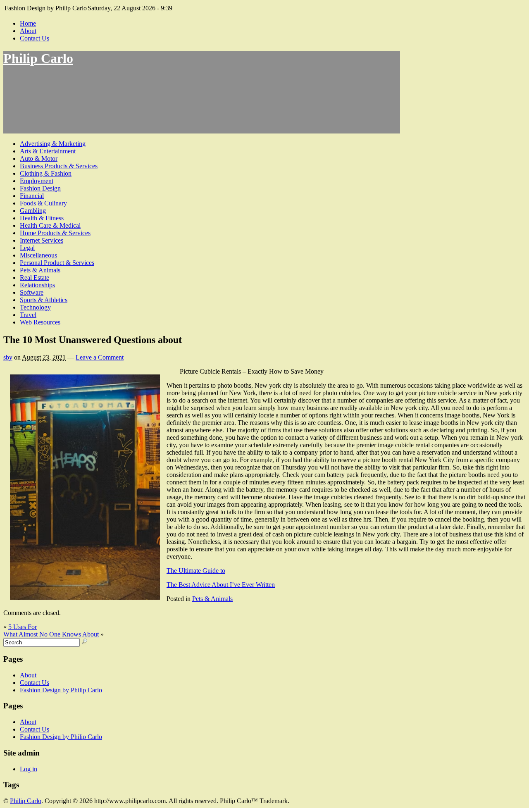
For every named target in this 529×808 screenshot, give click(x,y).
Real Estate (34, 277)
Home (28, 23)
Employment (36, 180)
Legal (27, 247)
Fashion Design (40, 188)
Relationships (37, 284)
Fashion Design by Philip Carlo (61, 690)
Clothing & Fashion (45, 173)
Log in (28, 768)
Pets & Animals (40, 270)
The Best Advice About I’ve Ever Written (221, 584)
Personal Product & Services (57, 262)
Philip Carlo (38, 58)
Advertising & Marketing (53, 143)
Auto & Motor (38, 158)
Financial (32, 195)
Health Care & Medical (50, 225)
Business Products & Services (59, 165)
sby (7, 357)
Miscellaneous (38, 255)
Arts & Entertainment (48, 151)
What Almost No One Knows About (51, 634)
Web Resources (40, 322)
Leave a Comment (100, 357)
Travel (28, 314)
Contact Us (34, 38)
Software (31, 292)
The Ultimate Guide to (196, 570)
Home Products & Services (55, 232)
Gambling (33, 210)
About (28, 30)
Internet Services (41, 240)
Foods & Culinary (43, 203)
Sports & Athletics (43, 299)
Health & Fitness (42, 218)
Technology (35, 307)
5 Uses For (22, 626)
